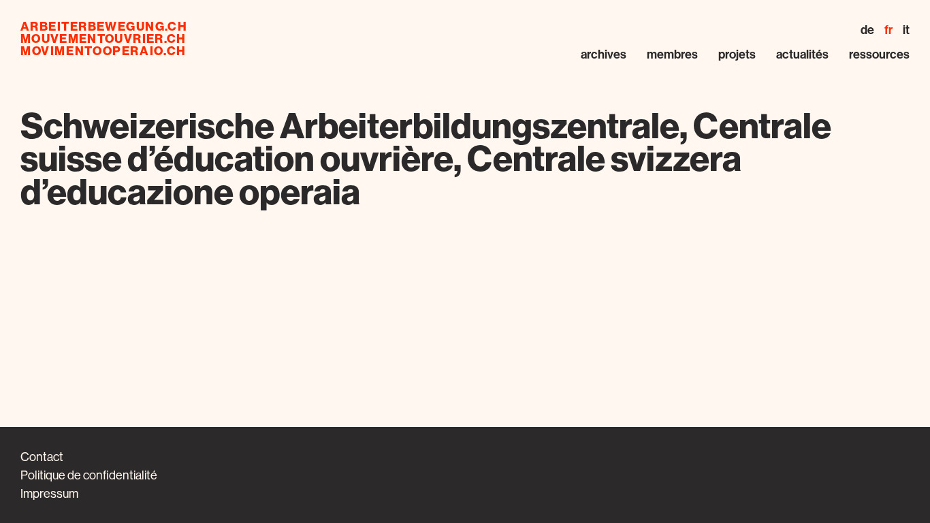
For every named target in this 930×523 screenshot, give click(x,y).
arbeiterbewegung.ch (103, 26)
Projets (737, 54)
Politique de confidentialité (88, 475)
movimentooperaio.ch (103, 51)
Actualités (802, 54)
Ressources (879, 54)
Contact (41, 456)
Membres (672, 54)
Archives (603, 54)
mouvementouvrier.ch (103, 39)
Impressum (49, 493)
